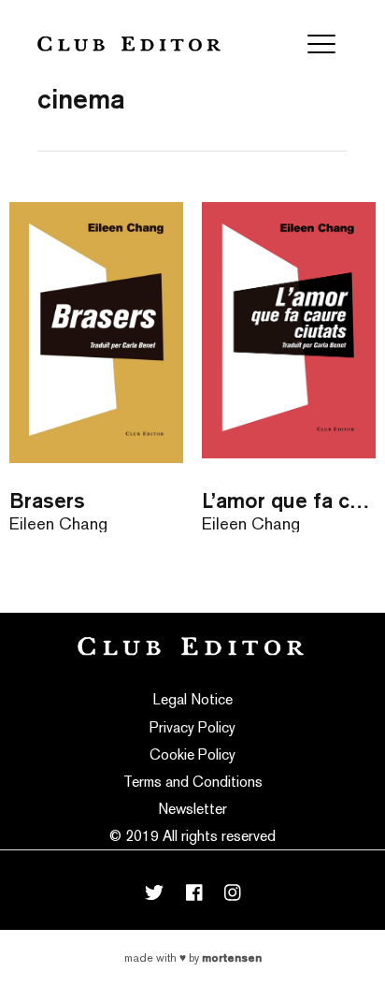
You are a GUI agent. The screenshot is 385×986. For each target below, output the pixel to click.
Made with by (193, 957)
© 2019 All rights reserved (192, 836)
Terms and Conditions (193, 781)
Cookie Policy (192, 754)
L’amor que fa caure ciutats (289, 500)
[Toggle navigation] (321, 44)
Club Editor (129, 43)
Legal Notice (193, 699)
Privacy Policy (192, 727)
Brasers (47, 500)
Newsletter (192, 809)
